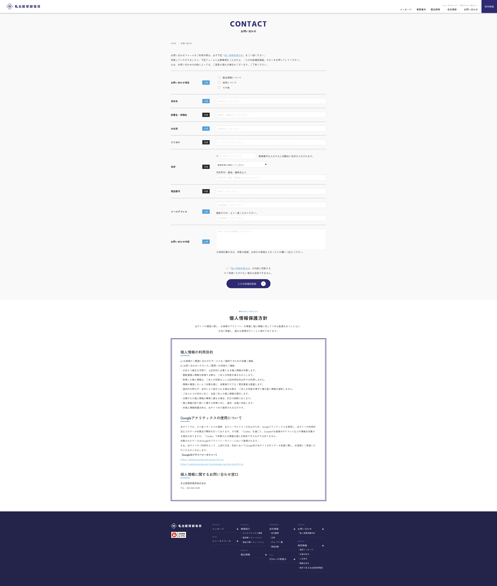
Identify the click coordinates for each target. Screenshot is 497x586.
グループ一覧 (277, 542)
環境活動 (275, 546)
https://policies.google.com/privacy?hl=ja (202, 459)
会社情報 (452, 9)
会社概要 (275, 533)
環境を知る (304, 563)
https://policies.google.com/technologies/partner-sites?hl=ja (211, 464)
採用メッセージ (306, 549)
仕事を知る (304, 554)
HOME (173, 43)
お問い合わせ (471, 9)
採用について (230, 82)
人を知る (303, 558)
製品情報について (232, 77)
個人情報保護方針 (233, 55)
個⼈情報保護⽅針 (240, 268)
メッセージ (406, 9)
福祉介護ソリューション (253, 542)
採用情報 (489, 6)
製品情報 (435, 9)
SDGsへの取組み (278, 557)
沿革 (273, 537)
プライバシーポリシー (468, 5)
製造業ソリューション (252, 537)
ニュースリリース (449, 5)
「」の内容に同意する (250, 268)
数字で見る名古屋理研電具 (311, 567)
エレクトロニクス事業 (252, 533)
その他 (226, 87)
